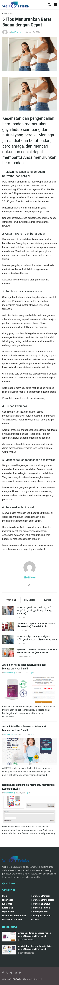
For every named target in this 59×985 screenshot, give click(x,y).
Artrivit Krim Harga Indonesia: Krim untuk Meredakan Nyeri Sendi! (35, 948)
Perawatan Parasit (40, 896)
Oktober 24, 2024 (32, 32)
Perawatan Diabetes (12, 919)
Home (4, 14)
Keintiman (7, 904)
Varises (35, 919)
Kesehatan (7, 908)
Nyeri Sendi (8, 911)
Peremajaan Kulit (39, 911)
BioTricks (16, 32)
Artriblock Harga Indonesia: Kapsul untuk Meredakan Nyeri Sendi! (34, 934)
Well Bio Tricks (15, 979)
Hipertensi (7, 900)
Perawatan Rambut (40, 904)
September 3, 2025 (23, 673)
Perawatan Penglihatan (42, 900)
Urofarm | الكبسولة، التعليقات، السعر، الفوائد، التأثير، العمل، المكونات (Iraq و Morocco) (34, 610)
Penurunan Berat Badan (14, 915)
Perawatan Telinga (40, 908)
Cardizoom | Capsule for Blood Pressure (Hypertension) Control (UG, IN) (36, 625)
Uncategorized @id (41, 915)
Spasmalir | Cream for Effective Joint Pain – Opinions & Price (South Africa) (37, 651)
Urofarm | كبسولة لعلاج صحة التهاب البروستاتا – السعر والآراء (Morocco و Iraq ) (37, 638)
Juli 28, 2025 (21, 793)
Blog (11, 14)
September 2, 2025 (23, 734)
